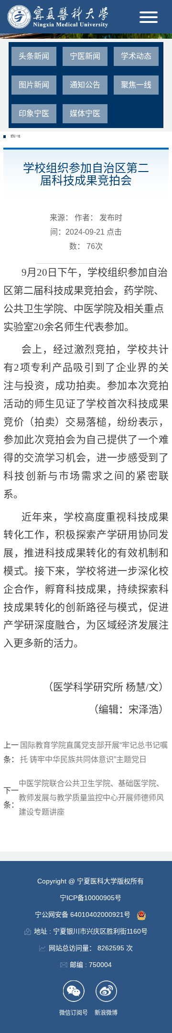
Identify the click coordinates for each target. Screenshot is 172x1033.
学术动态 (136, 56)
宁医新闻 (85, 56)
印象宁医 (34, 113)
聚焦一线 (136, 85)
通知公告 (85, 85)
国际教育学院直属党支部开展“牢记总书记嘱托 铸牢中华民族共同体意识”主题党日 (94, 752)
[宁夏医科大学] (57, 16)
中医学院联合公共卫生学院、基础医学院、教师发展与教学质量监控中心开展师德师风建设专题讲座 (91, 797)
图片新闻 (34, 85)
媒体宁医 (85, 113)
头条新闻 (34, 56)
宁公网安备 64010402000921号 (83, 914)
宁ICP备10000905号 (90, 898)
